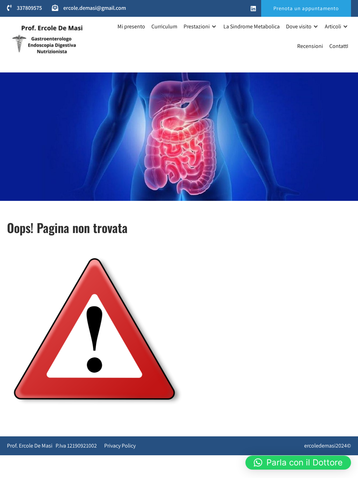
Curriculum (164, 26)
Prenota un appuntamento (306, 8)
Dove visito (299, 26)
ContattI (338, 46)
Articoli (333, 26)
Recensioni (310, 46)
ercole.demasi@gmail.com (94, 8)
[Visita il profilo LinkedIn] (253, 8)
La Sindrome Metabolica (251, 26)
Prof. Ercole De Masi (29, 62)
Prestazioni (197, 26)
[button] (298, 463)
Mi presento (131, 26)
